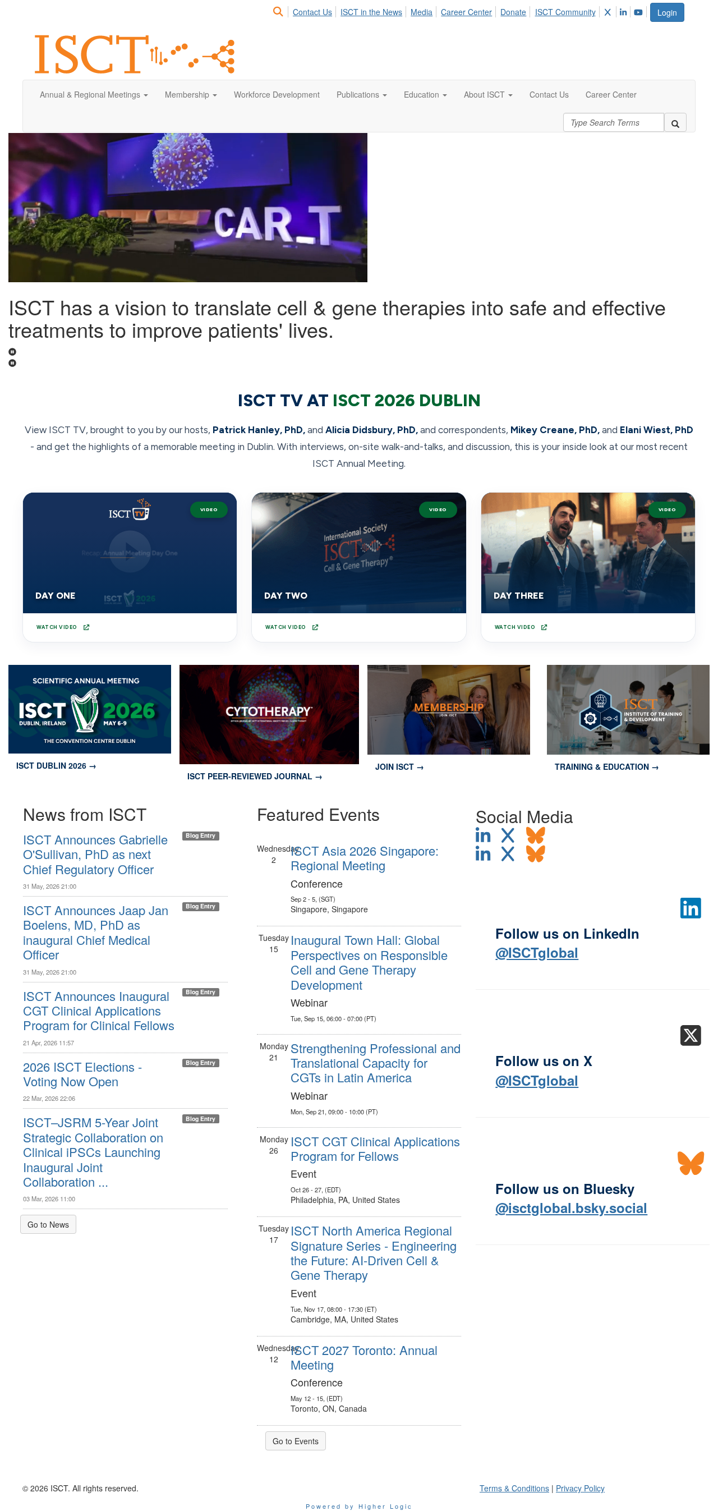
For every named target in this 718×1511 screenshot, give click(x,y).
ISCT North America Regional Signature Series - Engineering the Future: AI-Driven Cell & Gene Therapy (374, 1252)
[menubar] (460, 10)
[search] (675, 122)
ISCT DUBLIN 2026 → (56, 765)
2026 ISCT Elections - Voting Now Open (82, 1074)
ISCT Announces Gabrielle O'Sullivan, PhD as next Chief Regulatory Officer (95, 854)
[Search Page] (279, 11)
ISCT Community (565, 11)
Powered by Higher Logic (359, 1505)
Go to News (48, 1224)
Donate (513, 11)
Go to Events (296, 1440)
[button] (94, 94)
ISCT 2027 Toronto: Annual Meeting (364, 1357)
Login (667, 12)
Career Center (466, 11)
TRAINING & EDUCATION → (607, 766)
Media (421, 11)
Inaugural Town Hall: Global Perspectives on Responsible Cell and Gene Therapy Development (369, 962)
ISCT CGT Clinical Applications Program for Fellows (375, 1148)
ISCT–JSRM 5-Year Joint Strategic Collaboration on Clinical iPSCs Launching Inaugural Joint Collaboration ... (93, 1151)
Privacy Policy (580, 1488)
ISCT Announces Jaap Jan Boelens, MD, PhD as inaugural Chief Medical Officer (95, 932)
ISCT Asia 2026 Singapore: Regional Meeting (365, 858)
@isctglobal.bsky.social (571, 1207)
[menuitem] (281, 10)
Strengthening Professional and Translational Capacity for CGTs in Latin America (376, 1062)
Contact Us (312, 11)
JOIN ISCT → (399, 766)
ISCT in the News (371, 11)
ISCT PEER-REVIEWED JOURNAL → (255, 776)
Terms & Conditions (514, 1488)
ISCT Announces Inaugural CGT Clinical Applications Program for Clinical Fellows (98, 1010)
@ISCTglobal (536, 952)
